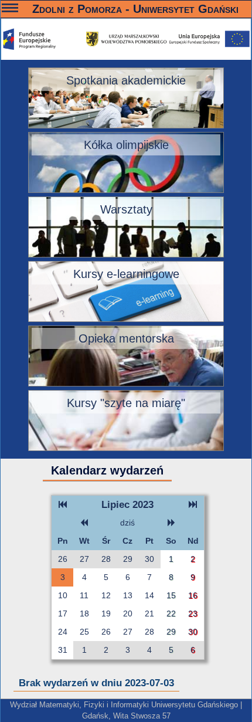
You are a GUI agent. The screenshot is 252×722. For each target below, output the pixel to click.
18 (84, 613)
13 (127, 595)
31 (62, 650)
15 (171, 595)
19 (106, 613)
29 (127, 559)
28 (106, 559)
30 (149, 559)
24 (62, 631)
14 (149, 595)
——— (10, 9)
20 (127, 613)
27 (84, 559)
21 (149, 613)
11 (84, 595)
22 (171, 613)
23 (192, 613)
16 (192, 595)
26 (62, 559)
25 (84, 631)
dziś (127, 522)
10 (62, 595)
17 (62, 613)
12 (106, 595)
